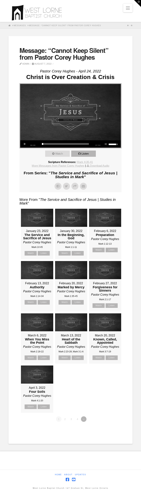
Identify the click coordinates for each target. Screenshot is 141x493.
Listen (85, 153)
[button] (128, 8)
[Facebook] (67, 479)
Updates (80, 474)
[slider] (65, 144)
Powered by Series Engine (108, 429)
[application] (70, 144)
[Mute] (106, 144)
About (68, 474)
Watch (59, 153)
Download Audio (99, 165)
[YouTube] (73, 479)
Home (58, 474)
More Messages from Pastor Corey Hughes (58, 165)
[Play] (25, 144)
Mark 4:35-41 (85, 162)
